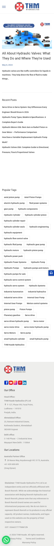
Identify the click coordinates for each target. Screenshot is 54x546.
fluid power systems (38, 203)
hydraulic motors (11, 250)
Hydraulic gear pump (36, 244)
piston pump (9, 309)
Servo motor (39, 321)
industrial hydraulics (37, 292)
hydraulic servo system (14, 286)
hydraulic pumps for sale (15, 274)
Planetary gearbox (12, 315)
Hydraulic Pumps (11, 268)
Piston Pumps (26, 309)
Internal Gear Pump (35, 297)
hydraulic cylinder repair (14, 221)
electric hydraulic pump (14, 203)
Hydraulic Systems (37, 286)
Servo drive (30, 315)
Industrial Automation (13, 292)
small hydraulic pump (39, 339)
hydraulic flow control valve (16, 238)
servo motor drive (11, 327)
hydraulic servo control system (17, 280)
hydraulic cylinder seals (14, 227)
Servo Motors (10, 333)
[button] (6, 540)
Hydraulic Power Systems (15, 262)
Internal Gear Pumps (13, 303)
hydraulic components (28, 209)
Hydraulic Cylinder (12, 215)
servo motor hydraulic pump (36, 327)
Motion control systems (37, 303)
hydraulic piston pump (33, 250)
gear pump (8, 209)
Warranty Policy (29, 542)
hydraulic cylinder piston (36, 215)
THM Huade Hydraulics (14, 345)
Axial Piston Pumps (32, 197)
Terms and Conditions (35, 539)
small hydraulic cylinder (14, 339)
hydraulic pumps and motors (36, 268)
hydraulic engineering (39, 227)
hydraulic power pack (13, 256)
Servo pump (25, 333)
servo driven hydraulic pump (16, 321)
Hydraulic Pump (38, 262)
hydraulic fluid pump (13, 244)
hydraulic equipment (13, 232)
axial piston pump (12, 197)
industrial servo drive (13, 297)
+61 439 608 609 (11, 464)
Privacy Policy (15, 539)
